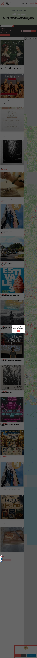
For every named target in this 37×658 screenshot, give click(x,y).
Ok (18, 330)
